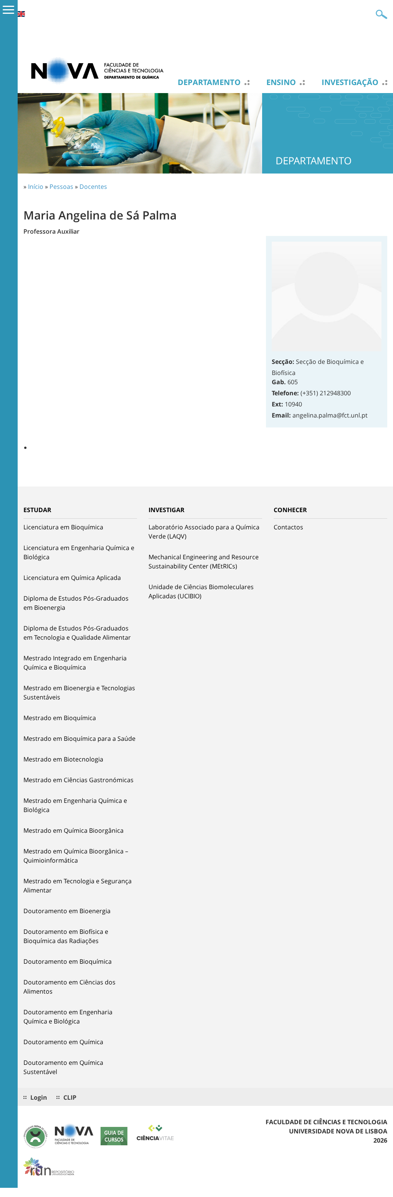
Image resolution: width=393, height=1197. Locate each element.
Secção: (283, 361)
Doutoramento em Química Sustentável (63, 1067)
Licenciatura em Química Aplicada (72, 577)
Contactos (288, 527)
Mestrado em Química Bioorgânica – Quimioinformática (75, 856)
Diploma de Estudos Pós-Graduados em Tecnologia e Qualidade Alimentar (77, 633)
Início (35, 186)
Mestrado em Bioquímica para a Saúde (79, 738)
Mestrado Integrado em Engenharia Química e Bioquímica (75, 662)
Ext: (277, 404)
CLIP (69, 1097)
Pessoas (61, 186)
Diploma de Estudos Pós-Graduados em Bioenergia (76, 603)
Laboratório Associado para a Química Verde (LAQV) (204, 531)
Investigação (350, 82)
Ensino (281, 82)
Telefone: (285, 393)
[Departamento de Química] (100, 70)
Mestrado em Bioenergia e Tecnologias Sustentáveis (79, 692)
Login (38, 1097)
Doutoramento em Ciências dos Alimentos (69, 987)
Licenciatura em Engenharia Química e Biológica (78, 552)
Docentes (93, 186)
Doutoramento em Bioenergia (67, 911)
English (21, 14)
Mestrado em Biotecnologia (63, 759)
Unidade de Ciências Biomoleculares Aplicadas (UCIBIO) (201, 591)
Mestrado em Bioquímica (59, 718)
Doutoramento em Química (63, 1042)
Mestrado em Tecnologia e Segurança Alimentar (77, 885)
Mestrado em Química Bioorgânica (73, 830)
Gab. (279, 382)
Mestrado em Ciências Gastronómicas (78, 780)
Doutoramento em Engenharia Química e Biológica (67, 1016)
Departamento (209, 82)
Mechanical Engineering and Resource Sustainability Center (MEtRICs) (204, 561)
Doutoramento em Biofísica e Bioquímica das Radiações (65, 936)
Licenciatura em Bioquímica (63, 527)
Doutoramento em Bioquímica (67, 961)
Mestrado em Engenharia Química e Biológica (75, 805)
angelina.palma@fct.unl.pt (330, 415)
